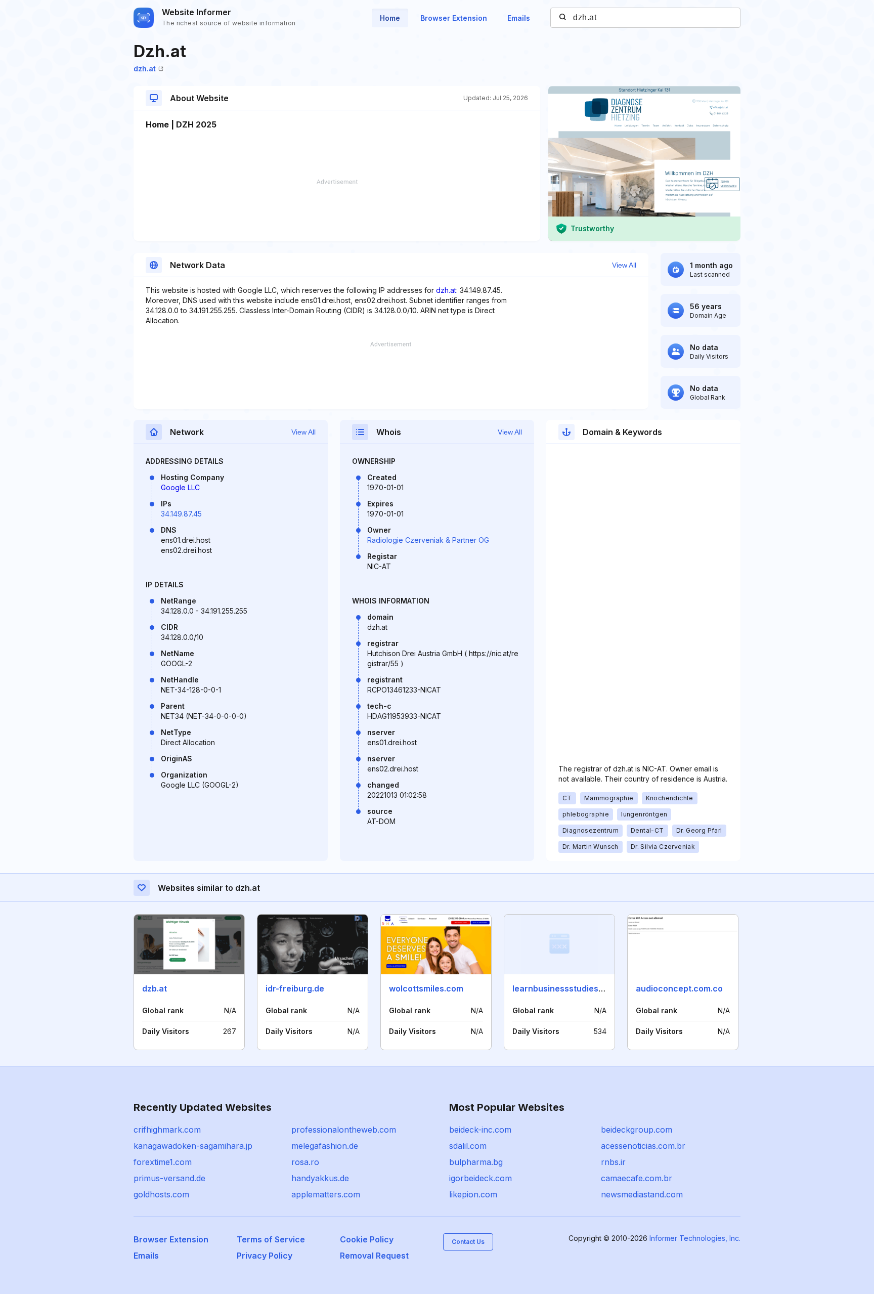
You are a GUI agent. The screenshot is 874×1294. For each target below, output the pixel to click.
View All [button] (624, 265)
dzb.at (154, 988)
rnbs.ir (613, 1162)
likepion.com (473, 1194)
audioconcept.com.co (679, 988)
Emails (518, 18)
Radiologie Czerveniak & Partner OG (428, 540)
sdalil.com (468, 1146)
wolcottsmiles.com (426, 988)
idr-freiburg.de (295, 988)
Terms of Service (271, 1239)
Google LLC (180, 487)
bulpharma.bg (476, 1162)
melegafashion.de (324, 1146)
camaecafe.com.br (636, 1178)
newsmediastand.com (642, 1194)
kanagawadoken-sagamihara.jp (193, 1146)
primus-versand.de (169, 1178)
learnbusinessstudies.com (565, 988)
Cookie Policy (367, 1239)
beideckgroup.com (636, 1130)
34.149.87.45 (181, 513)
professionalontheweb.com (343, 1130)
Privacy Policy (264, 1255)
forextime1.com (163, 1162)
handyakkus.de (320, 1178)
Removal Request (374, 1255)
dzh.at (145, 68)
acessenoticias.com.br (643, 1146)
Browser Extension (453, 18)
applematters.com (325, 1194)
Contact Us (468, 1241)
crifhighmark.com (167, 1130)
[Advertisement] (337, 210)
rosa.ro (305, 1162)
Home (390, 18)
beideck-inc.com (480, 1130)
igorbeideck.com (480, 1178)
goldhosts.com (161, 1194)
